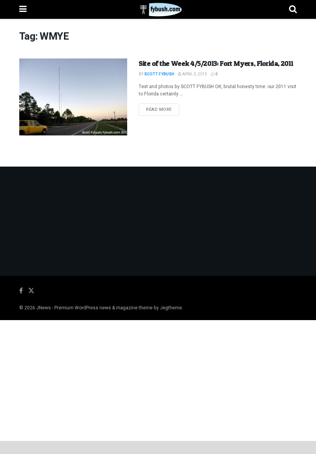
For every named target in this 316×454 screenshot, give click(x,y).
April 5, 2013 (194, 74)
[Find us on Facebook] (21, 290)
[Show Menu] (23, 9)
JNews (43, 307)
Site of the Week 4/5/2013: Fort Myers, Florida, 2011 (216, 63)
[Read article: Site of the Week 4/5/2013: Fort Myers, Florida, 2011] (73, 96)
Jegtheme (171, 307)
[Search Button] (293, 9)
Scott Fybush (159, 74)
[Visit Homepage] (158, 9)
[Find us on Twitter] (31, 290)
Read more (162, 109)
